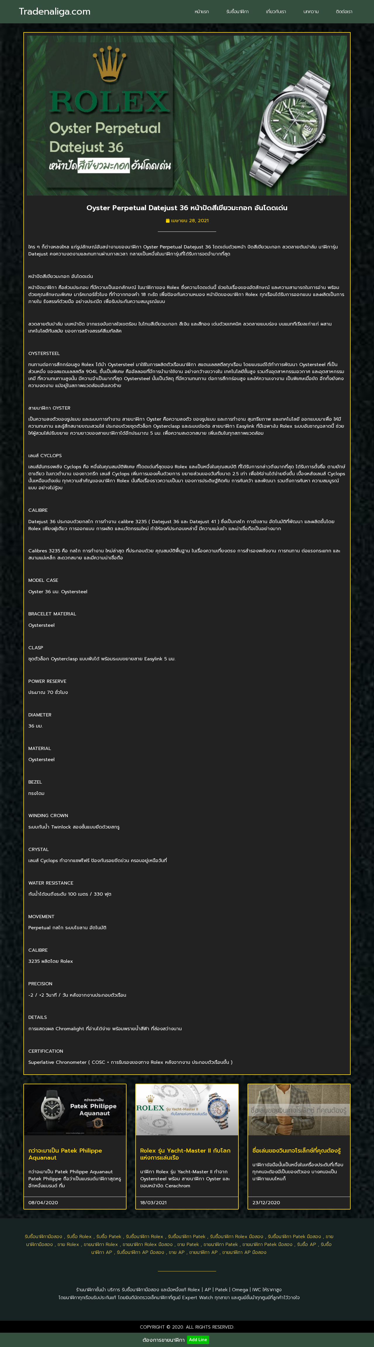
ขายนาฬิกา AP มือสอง (244, 1252)
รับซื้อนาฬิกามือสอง (43, 1236)
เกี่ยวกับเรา (276, 11)
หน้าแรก (202, 11)
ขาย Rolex (68, 1244)
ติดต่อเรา (344, 11)
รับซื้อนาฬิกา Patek (186, 1236)
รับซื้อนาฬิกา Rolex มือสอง (236, 1236)
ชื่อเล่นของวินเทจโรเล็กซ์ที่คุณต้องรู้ (296, 1150)
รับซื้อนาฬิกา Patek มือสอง (294, 1236)
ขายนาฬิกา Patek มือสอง (267, 1244)
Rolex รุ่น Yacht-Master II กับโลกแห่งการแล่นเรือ (185, 1154)
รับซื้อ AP (306, 1244)
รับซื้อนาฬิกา (237, 11)
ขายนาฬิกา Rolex (101, 1244)
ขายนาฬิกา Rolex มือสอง (148, 1244)
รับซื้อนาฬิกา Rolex (144, 1236)
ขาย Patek (188, 1244)
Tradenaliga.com (55, 11)
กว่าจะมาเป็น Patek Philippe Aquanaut (65, 1154)
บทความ (311, 11)
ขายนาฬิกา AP (203, 1252)
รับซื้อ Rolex (79, 1236)
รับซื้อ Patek (108, 1236)
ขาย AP (177, 1252)
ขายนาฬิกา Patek (221, 1244)
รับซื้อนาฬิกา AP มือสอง (140, 1252)
